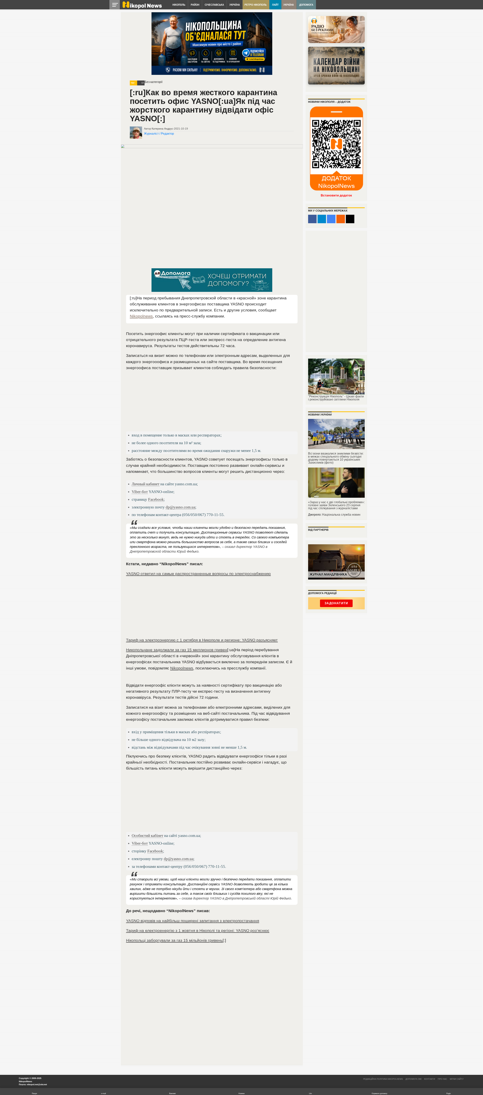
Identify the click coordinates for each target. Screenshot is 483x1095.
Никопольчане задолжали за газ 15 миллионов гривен (176, 650)
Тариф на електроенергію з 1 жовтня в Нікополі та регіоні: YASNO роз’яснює (197, 930)
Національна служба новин (341, 514)
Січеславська (214, 4)
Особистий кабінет (147, 835)
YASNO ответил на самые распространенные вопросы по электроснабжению (198, 573)
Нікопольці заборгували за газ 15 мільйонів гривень (174, 940)
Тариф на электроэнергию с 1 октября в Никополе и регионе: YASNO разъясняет (202, 640)
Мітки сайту (457, 1079)
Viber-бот (140, 491)
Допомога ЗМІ (413, 1079)
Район (195, 4)
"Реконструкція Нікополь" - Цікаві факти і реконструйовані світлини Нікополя (336, 398)
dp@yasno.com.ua (180, 507)
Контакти (429, 1079)
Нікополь (178, 4)
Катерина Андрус (162, 128)
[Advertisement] (212, 402)
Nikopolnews (141, 316)
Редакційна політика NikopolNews (383, 1079)
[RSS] (340, 219)
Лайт (275, 4)
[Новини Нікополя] (142, 7)
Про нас (442, 1079)
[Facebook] (312, 219)
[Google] (331, 219)
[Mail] (350, 219)
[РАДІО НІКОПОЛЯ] (336, 65)
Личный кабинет (145, 484)
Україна (234, 4)
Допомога (306, 4)
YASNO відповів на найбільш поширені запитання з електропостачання (192, 921)
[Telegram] (322, 219)
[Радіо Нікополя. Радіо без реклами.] (336, 29)
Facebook (156, 499)
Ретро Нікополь (256, 4)
